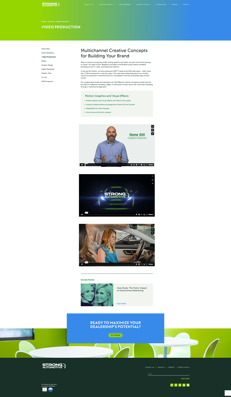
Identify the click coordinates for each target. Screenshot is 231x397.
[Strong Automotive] (51, 4)
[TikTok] (179, 385)
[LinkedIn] (183, 385)
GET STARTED (115, 335)
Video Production (49, 57)
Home (44, 22)
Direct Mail (46, 49)
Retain (44, 61)
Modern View (47, 73)
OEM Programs (47, 81)
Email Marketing (48, 53)
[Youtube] (188, 385)
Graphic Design (47, 65)
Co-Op (44, 77)
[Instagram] (175, 385)
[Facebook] (171, 385)
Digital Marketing (48, 69)
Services (51, 22)
